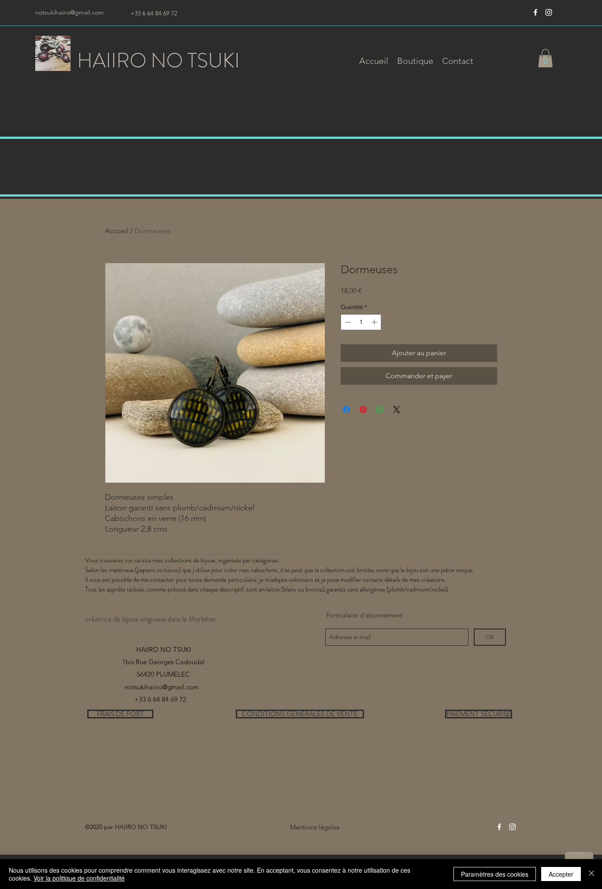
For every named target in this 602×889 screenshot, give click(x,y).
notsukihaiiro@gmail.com (69, 12)
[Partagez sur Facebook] (346, 409)
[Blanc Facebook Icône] (535, 12)
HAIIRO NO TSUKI (158, 60)
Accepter (561, 874)
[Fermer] (591, 874)
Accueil (116, 231)
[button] (415, 60)
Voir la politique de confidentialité (79, 878)
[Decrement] (347, 322)
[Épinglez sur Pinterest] (363, 409)
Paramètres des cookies (494, 874)
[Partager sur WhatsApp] (380, 409)
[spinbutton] (361, 322)
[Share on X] (396, 409)
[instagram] (548, 12)
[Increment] (375, 322)
